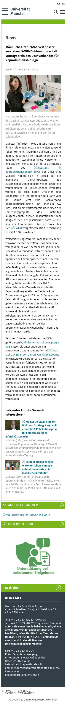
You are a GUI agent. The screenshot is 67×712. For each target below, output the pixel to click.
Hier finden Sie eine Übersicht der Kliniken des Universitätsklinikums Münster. (31, 640)
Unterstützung (20, 524)
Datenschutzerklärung (19, 693)
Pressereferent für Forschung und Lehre (27, 515)
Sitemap (7, 691)
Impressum (24, 691)
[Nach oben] (33, 703)
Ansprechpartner (22, 505)
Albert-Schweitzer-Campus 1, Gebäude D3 (30, 609)
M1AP (19, 228)
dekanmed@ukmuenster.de (22, 675)
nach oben (12, 588)
